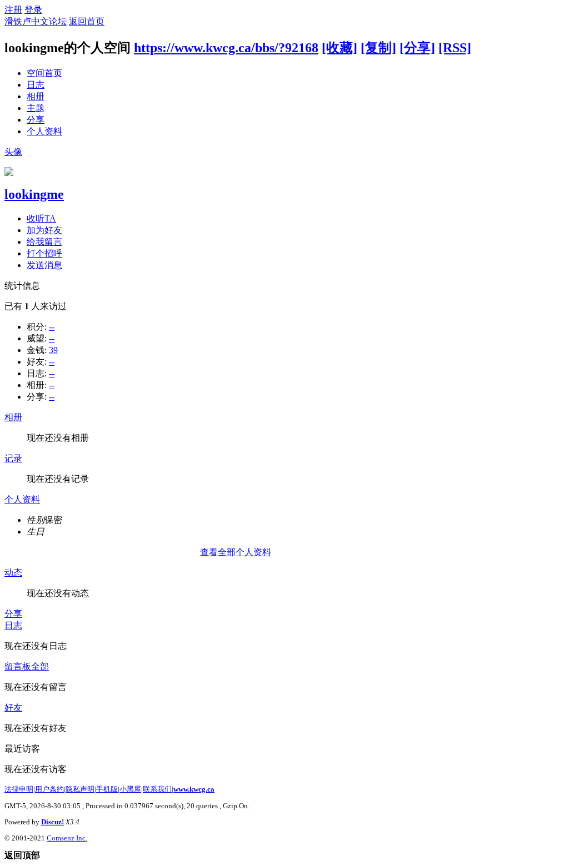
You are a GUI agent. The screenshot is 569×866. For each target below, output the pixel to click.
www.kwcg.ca (193, 789)
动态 (13, 572)
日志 (35, 84)
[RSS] (454, 48)
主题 (35, 108)
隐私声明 (80, 789)
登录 (33, 9)
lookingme (34, 194)
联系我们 (157, 789)
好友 (13, 707)
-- (51, 326)
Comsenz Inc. (67, 838)
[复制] (378, 48)
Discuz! (52, 822)
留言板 (17, 666)
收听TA (41, 218)
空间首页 (44, 73)
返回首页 (86, 21)
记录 (13, 458)
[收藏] (339, 48)
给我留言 (44, 241)
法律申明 (18, 789)
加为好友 (44, 230)
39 (53, 350)
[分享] (417, 48)
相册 (35, 96)
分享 (35, 119)
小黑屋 (130, 789)
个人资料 (44, 131)
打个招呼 (44, 253)
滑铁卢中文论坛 (35, 21)
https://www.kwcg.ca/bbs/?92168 (226, 48)
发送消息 (44, 265)
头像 (13, 152)
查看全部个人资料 (235, 552)
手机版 (107, 789)
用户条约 (49, 789)
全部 (40, 666)
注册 (13, 9)
